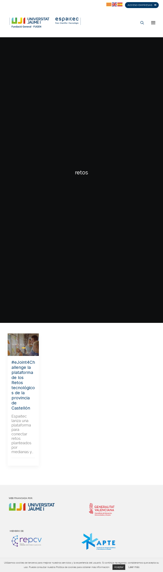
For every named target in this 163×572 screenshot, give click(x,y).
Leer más (133, 567)
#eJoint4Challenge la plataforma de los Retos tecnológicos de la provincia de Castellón (23, 385)
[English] (114, 4)
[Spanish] (120, 4)
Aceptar (119, 567)
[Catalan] (109, 4)
